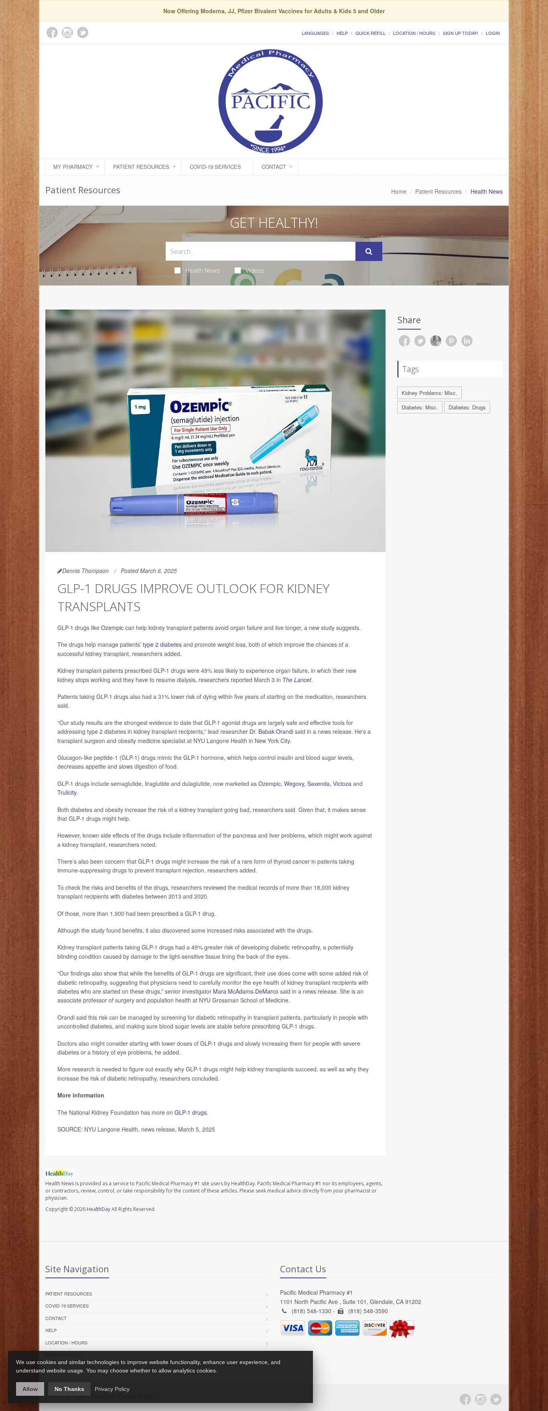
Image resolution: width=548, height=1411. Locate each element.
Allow (30, 1389)
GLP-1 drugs (191, 1112)
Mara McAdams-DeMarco (245, 991)
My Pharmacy (73, 166)
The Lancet (296, 680)
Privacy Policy (112, 1389)
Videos (255, 270)
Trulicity (66, 792)
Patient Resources (141, 166)
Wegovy (294, 783)
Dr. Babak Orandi (271, 731)
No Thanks (69, 1389)
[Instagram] (480, 1399)
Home (398, 191)
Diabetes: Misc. (420, 407)
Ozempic (112, 628)
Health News (202, 270)
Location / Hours (414, 33)
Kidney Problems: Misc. (429, 393)
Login (493, 33)
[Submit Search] (368, 251)
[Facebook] (465, 1399)
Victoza (342, 783)
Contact (274, 166)
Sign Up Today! (460, 33)
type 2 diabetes (162, 644)
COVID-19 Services (215, 166)
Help (342, 33)
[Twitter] (495, 1399)
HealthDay (98, 1209)
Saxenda (318, 783)
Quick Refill (370, 33)
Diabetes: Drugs (467, 407)
